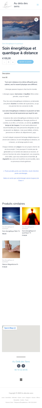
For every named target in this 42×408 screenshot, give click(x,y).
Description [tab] (6, 73)
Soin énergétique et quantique (12, 43)
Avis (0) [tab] (4, 77)
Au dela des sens (21, 5)
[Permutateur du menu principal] (38, 5)
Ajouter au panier (25, 61)
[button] (36, 20)
